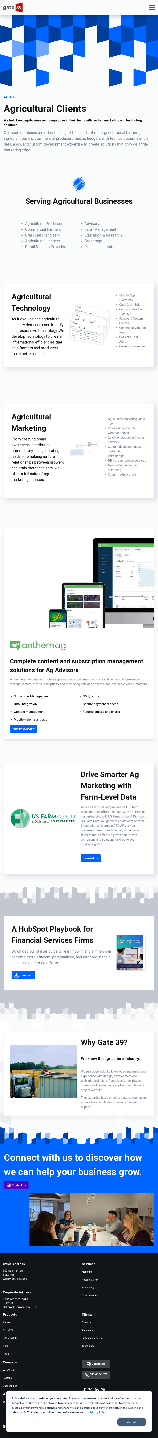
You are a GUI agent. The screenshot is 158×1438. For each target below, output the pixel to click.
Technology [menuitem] (88, 1287)
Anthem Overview (23, 728)
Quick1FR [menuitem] (8, 1330)
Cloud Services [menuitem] (90, 1295)
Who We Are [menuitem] (9, 1370)
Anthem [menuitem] (7, 1322)
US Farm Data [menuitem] (10, 1338)
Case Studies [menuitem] (10, 1386)
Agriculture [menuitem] (88, 1330)
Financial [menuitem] (87, 1322)
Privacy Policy (98, 1412)
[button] (152, 7)
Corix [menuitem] (5, 1346)
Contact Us (19, 1185)
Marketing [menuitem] (87, 1271)
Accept (131, 1422)
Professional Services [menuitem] (93, 1338)
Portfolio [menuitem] (7, 1378)
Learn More (90, 858)
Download (25, 975)
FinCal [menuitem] (6, 1354)
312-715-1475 (98, 1374)
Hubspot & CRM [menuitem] (90, 1279)
